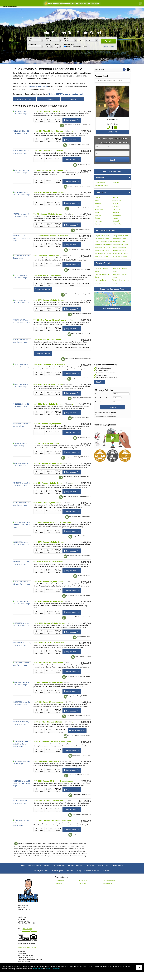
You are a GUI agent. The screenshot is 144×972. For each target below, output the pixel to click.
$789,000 (86, 384)
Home (68, 46)
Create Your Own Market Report (112, 289)
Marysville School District (102, 247)
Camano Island (117, 200)
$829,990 (86, 663)
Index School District (118, 242)
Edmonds (115, 203)
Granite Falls (99, 209)
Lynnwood (115, 212)
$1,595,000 (85, 236)
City (47, 38)
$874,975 (86, 503)
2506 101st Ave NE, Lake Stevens (47, 275)
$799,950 (86, 781)
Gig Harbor (115, 206)
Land (85, 46)
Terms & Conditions (53, 969)
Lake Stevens (116, 209)
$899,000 (86, 151)
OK (139, 967)
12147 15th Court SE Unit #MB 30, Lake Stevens (54, 820)
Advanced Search (108, 46)
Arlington (97, 197)
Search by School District (105, 230)
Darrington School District (120, 236)
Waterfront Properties (104, 263)
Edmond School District (102, 239)
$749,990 (86, 463)
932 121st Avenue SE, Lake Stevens (54, 170)
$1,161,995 (85, 801)
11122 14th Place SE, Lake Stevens (54, 131)
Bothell (97, 200)
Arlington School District (102, 236)
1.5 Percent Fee (100, 183)
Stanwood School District (120, 253)
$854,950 (86, 741)
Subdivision (32, 44)
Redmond (115, 218)
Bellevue (115, 197)
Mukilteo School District (102, 250)
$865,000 (86, 170)
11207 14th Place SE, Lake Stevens (48, 151)
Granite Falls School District (103, 242)
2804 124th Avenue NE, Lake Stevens (49, 192)
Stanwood (115, 221)
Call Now (72, 99)
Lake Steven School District (103, 244)
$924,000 (86, 424)
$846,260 (86, 820)
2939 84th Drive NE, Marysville (46, 443)
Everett (97, 206)
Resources (100, 177)
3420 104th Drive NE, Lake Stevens (54, 384)
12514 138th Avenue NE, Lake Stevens (54, 623)
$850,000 (86, 722)
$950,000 (86, 275)
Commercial (77, 46)
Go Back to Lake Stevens (24, 99)
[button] (112, 438)
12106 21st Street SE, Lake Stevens (54, 801)
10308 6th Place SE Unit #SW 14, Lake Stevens (54, 741)
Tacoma (97, 224)
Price (66, 38)
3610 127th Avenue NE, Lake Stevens (49, 542)
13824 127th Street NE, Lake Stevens (49, 643)
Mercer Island (116, 215)
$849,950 (86, 542)
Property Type (69, 44)
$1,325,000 (85, 214)
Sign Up (99, 381)
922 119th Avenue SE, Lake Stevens (54, 682)
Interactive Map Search (38, 86)
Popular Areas (101, 192)
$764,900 (86, 300)
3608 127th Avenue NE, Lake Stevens (49, 300)
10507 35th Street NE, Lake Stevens (54, 663)
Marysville (98, 215)
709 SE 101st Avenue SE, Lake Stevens (54, 320)
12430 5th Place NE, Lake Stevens (54, 722)
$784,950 (86, 443)
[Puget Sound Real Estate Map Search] (112, 301)
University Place (117, 224)
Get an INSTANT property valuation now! (66, 94)
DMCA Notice (31, 948)
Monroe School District (119, 247)
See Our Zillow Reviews (112, 171)
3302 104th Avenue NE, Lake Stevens (54, 582)
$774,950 (86, 522)
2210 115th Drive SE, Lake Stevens (54, 503)
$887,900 (86, 562)
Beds (48, 44)
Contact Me (48, 99)
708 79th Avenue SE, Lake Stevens (54, 214)
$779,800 (86, 131)
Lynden (97, 212)
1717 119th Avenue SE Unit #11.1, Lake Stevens (54, 781)
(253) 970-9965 (27, 929)
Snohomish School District (103, 253)
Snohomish (98, 221)
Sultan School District (101, 256)
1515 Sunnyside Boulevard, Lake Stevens (51, 236)
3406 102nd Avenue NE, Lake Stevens (49, 364)
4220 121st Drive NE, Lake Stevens (54, 404)
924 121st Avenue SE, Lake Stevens (48, 562)
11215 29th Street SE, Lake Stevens (48, 111)
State (30, 38)
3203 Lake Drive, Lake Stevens (54, 256)
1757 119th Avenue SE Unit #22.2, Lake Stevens (54, 522)
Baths (57, 44)
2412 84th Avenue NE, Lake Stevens (54, 463)
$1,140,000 (85, 111)
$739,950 (86, 256)
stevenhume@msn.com (29, 931)
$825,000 (86, 320)
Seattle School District (119, 250)
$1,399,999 (85, 404)
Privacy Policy (22, 948)
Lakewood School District (120, 244)
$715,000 (86, 192)
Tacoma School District (119, 256)
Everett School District (119, 239)
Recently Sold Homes (101, 185)
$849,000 (86, 364)
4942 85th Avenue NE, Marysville (47, 424)
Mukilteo (97, 218)
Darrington (98, 203)
